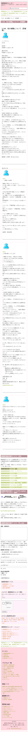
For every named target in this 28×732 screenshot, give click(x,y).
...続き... (3, 623)
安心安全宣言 (6, 646)
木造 (10, 619)
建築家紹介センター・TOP (7, 11)
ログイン (9, 15)
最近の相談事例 (6, 587)
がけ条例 (4, 691)
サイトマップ (13, 646)
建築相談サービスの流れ (8, 586)
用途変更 (22, 618)
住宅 (16, 618)
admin (4, 178)
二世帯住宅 (12, 688)
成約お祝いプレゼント (8, 658)
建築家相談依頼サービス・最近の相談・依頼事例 (13, 482)
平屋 (12, 691)
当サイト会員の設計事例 (8, 666)
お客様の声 (5, 13)
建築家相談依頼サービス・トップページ (11, 471)
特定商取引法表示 (7, 714)
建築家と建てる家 (6, 686)
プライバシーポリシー (8, 709)
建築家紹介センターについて (9, 711)
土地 (3, 618)
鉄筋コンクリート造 (19, 690)
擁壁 (5, 619)
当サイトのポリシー (7, 708)
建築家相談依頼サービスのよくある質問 (11, 485)
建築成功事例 (6, 656)
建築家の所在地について (7, 550)
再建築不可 (11, 690)
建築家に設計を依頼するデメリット (11, 635)
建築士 (5, 621)
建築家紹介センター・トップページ (11, 629)
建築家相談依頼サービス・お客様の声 (11, 478)
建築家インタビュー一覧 (8, 673)
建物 (19, 619)
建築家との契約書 (7, 636)
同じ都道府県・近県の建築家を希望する (12, 552)
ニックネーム (4, 565)
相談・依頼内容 (5, 526)
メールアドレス (5, 557)
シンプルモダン (5, 690)
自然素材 (12, 686)
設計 (23, 619)
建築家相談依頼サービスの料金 (9, 480)
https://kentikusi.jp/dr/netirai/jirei (8, 510)
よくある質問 (22, 13)
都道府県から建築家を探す (9, 665)
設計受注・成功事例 (7, 699)
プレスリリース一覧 (7, 717)
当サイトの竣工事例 (7, 671)
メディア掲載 (6, 716)
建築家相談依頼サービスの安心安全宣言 (11, 487)
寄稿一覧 (5, 677)
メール (3, 597)
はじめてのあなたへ (7, 631)
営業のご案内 (6, 712)
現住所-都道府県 (5, 571)
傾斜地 (16, 686)
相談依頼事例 (12, 13)
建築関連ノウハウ (7, 669)
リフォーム (12, 621)
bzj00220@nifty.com (8, 385)
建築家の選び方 (6, 638)
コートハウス (16, 691)
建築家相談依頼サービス (8, 653)
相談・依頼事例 (12, 644)
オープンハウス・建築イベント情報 (10, 674)
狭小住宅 (20, 686)
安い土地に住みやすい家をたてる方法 (11, 676)
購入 (7, 618)
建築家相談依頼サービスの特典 (9, 475)
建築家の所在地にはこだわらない (10, 554)
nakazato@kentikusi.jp (16, 728)
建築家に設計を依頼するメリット (10, 633)
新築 (12, 618)
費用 (14, 619)
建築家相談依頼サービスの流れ (9, 473)
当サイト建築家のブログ (8, 668)
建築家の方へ (6, 698)
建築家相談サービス (7, 584)
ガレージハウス (18, 688)
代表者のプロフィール (8, 706)
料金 (17, 13)
